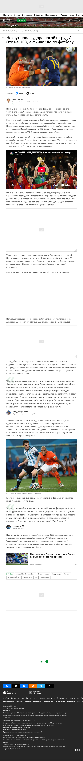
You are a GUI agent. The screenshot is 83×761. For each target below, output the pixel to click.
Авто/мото (51, 698)
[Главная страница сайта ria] (3, 20)
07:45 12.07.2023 (9, 31)
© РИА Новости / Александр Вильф (16, 493)
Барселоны (63, 140)
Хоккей (42, 698)
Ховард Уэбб (66, 258)
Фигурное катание (17, 698)
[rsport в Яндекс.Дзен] (16, 686)
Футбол (10, 574)
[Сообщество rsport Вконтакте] (24, 686)
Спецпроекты (8, 702)
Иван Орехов (17, 99)
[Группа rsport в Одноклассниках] (33, 686)
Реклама (19, 702)
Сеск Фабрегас (13, 137)
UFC (36, 577)
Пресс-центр (48, 702)
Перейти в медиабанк (34, 493)
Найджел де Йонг (14, 577)
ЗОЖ (36, 698)
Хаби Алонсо (62, 199)
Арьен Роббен (43, 126)
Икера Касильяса (28, 129)
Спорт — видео (43, 574)
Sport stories (74, 698)
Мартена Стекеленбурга (27, 140)
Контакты (71, 702)
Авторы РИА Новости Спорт (25, 574)
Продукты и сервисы (33, 702)
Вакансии (6, 710)
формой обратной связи (12, 749)
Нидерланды (56, 574)
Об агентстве (60, 702)
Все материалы (16, 104)
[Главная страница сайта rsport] (14, 20)
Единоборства (62, 698)
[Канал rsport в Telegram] (41, 686)
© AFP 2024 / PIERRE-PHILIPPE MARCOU (18, 88)
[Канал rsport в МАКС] (7, 686)
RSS (78, 702)
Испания (67, 574)
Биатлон (29, 698)
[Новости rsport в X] (49, 686)
